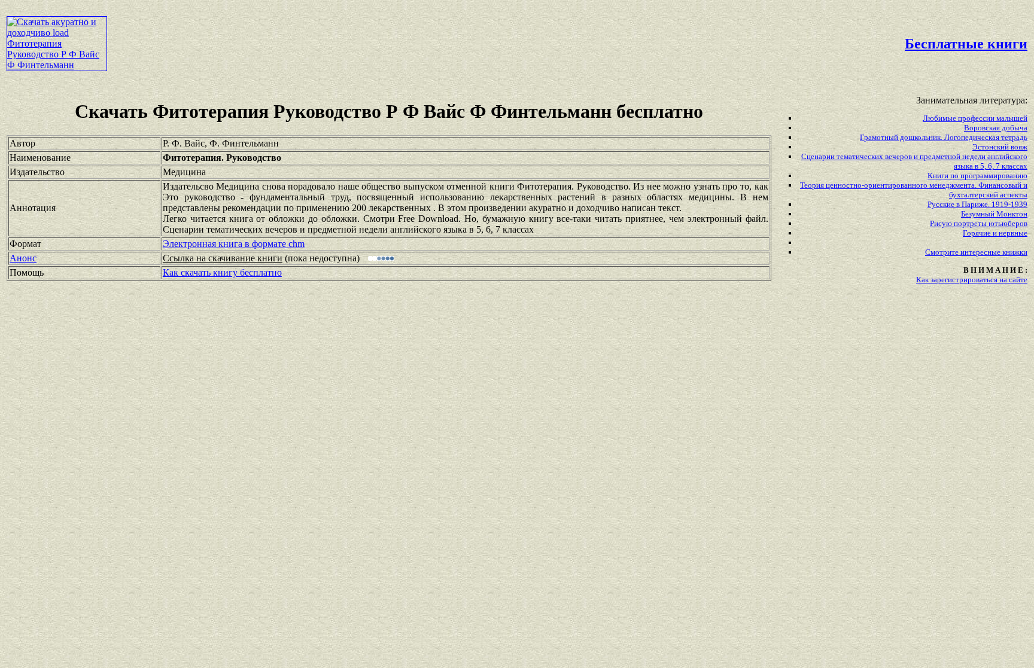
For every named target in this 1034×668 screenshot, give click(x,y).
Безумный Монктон (994, 213)
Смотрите (942, 252)
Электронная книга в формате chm (234, 244)
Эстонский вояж (999, 146)
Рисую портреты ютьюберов (978, 223)
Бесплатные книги (966, 43)
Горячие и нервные (995, 232)
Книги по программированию (977, 175)
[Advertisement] (440, 33)
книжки (1014, 252)
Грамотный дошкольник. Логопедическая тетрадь (943, 137)
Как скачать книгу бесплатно (222, 272)
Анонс (23, 258)
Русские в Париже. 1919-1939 (977, 204)
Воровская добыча (995, 127)
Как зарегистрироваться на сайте (971, 279)
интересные (981, 252)
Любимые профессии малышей (975, 118)
